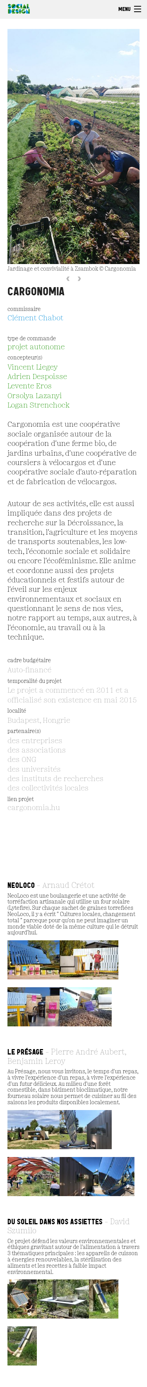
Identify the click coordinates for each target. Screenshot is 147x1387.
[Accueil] (17, 7)
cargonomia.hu (33, 808)
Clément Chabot (35, 318)
